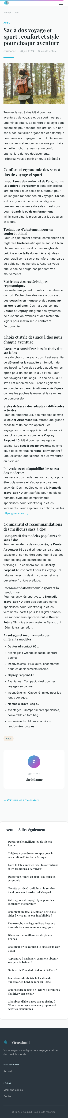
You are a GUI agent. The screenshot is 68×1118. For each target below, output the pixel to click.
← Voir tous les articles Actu (21, 800)
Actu (16, 12)
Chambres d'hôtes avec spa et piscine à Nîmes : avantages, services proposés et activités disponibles (32, 1005)
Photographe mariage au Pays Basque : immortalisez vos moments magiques (31, 925)
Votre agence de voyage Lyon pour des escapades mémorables (31, 901)
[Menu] (61, 3)
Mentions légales (13, 1089)
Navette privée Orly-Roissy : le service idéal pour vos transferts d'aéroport (31, 890)
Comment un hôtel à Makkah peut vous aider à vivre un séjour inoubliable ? (32, 913)
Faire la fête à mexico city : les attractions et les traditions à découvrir (33, 866)
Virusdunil (21, 1042)
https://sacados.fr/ (15, 513)
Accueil (7, 12)
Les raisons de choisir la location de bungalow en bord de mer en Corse (29, 980)
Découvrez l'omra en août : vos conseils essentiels (31, 878)
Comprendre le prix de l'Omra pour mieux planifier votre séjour (34, 991)
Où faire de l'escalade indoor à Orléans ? (32, 970)
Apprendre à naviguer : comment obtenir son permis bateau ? (33, 960)
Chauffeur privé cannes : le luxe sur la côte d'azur (34, 948)
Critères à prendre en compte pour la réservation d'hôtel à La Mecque (30, 855)
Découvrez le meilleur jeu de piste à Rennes (30, 843)
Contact (8, 1096)
